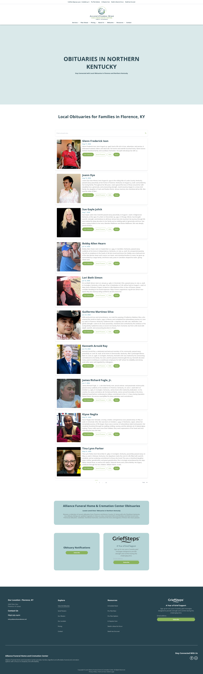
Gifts (109, 154)
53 (106, 482)
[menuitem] (76, 22)
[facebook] (191, 658)
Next (143, 482)
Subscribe (126, 562)
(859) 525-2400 (14, 615)
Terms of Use (102, 671)
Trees (116, 154)
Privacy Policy (93, 671)
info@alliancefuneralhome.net (17, 619)
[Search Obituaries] (144, 133)
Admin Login (110, 671)
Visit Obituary (88, 154)
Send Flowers (100, 154)
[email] (196, 658)
